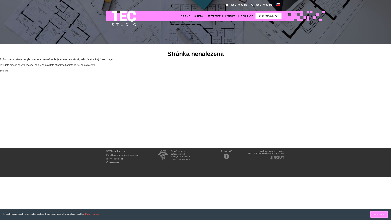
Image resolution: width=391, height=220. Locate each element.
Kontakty (230, 16)
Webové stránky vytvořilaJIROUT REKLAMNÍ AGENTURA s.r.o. (266, 152)
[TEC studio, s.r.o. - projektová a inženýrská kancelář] (121, 18)
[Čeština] (278, 5)
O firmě (185, 16)
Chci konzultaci (268, 16)
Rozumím (379, 214)
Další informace (92, 214)
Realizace (247, 16)
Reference (214, 16)
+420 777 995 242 (238, 5)
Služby (198, 16)
